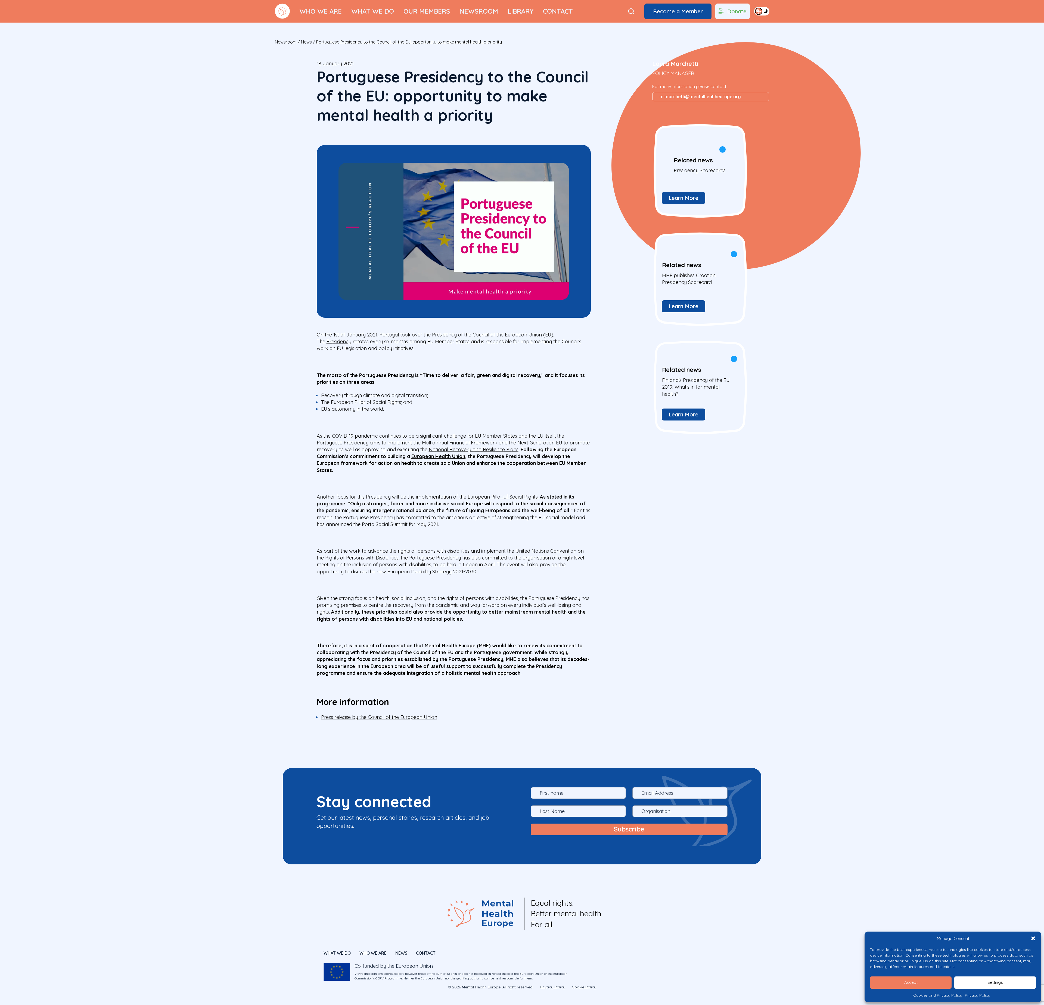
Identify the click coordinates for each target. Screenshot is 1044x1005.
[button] (1033, 938)
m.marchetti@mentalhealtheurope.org (700, 96)
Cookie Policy (584, 987)
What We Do (372, 11)
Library (520, 11)
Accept (911, 982)
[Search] (631, 11)
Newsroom (478, 11)
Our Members (426, 11)
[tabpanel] (699, 170)
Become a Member (678, 11)
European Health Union (438, 456)
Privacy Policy (977, 995)
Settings (995, 982)
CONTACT (426, 953)
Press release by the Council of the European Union (379, 717)
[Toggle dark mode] (761, 11)
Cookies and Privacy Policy (937, 995)
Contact (558, 11)
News (306, 42)
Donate (737, 11)
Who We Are (320, 11)
